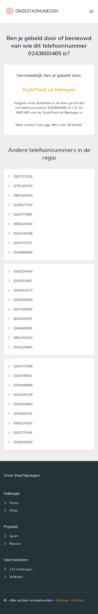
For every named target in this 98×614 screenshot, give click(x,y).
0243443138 (22, 394)
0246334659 (22, 442)
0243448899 (22, 385)
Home (14, 503)
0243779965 (22, 214)
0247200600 (22, 309)
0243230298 (22, 233)
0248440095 (22, 328)
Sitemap (62, 600)
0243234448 (22, 271)
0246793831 (22, 376)
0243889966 (22, 252)
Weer (14, 510)
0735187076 (22, 186)
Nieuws (15, 543)
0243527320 (22, 205)
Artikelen (16, 577)
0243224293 (22, 423)
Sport (14, 536)
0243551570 (22, 290)
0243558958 (22, 404)
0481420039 (22, 195)
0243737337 (22, 243)
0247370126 (22, 176)
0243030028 (22, 300)
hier (47, 125)
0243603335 (22, 413)
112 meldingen (21, 569)
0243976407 (22, 281)
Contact (78, 600)
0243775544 (22, 432)
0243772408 (22, 366)
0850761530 (22, 338)
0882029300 (22, 224)
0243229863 (22, 347)
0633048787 (22, 319)
